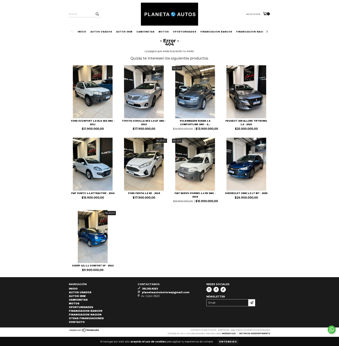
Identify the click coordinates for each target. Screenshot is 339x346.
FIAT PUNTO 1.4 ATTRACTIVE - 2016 (92, 193)
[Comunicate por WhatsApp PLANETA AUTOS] (331, 330)
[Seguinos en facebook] (216, 289)
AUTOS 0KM (124, 32)
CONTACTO (77, 322)
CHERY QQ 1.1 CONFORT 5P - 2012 (93, 265)
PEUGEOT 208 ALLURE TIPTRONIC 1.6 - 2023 (246, 123)
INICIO (82, 32)
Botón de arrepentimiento (254, 333)
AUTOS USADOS (101, 32)
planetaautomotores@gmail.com (165, 292)
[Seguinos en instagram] (209, 289)
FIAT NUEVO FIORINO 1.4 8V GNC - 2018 (195, 195)
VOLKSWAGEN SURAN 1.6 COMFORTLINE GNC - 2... (195, 123)
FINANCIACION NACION (251, 32)
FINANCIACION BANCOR (216, 32)
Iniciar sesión (253, 14)
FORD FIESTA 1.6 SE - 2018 (144, 193)
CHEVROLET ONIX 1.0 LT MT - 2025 (246, 193)
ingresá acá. (229, 333)
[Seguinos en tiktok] (223, 289)
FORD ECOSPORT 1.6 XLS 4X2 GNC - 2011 (93, 123)
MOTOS (164, 32)
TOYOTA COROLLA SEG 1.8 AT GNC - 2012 (144, 123)
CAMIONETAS (145, 32)
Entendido (228, 342)
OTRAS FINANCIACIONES (86, 318)
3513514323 (150, 288)
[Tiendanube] (84, 331)
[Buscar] (97, 14)
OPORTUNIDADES (184, 32)
